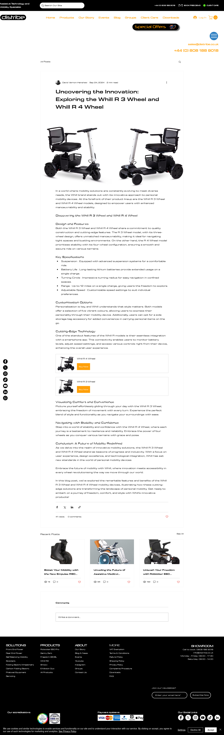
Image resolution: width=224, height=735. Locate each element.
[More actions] (166, 82)
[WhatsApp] (5, 398)
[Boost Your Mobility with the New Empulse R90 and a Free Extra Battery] (63, 551)
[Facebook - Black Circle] (5, 361)
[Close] (220, 730)
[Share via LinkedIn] (72, 507)
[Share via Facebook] (57, 507)
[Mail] (181, 5)
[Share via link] (79, 507)
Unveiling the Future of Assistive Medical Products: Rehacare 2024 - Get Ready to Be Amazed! (111, 572)
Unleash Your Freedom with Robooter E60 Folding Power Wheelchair (161, 572)
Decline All (195, 729)
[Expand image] (76, 153)
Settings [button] (181, 729)
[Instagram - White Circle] (195, 717)
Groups (79, 668)
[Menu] (214, 36)
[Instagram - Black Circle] (5, 373)
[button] (213, 17)
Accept (211, 729)
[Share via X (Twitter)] (64, 507)
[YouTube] (203, 717)
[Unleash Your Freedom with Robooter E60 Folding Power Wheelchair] (161, 551)
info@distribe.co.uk (203, 652)
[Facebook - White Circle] (181, 717)
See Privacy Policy (67, 731)
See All (180, 533)
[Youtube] (5, 386)
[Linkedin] (5, 392)
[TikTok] (5, 379)
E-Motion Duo (47, 668)
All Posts (45, 61)
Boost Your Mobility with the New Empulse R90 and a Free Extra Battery (61, 572)
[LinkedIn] (217, 717)
